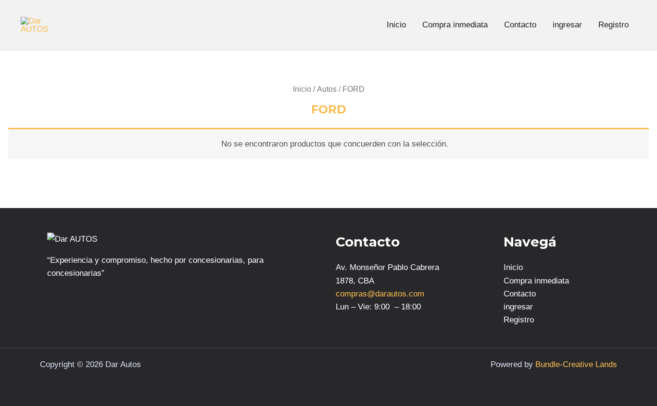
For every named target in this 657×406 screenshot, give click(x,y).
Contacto (520, 24)
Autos (327, 89)
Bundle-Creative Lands (576, 364)
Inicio (396, 24)
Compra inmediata (455, 24)
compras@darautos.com (380, 293)
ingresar (567, 24)
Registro (613, 24)
